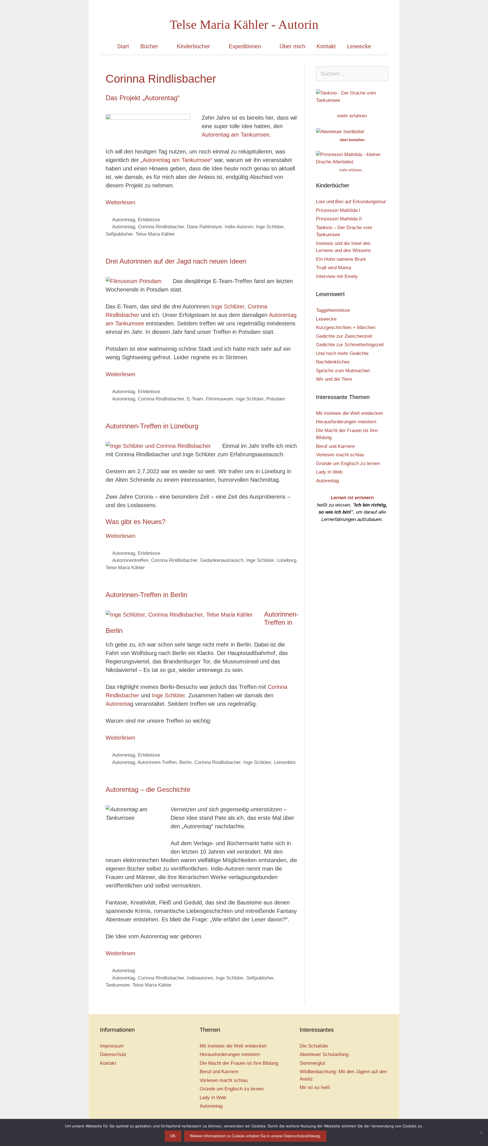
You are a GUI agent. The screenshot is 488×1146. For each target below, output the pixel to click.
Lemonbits (285, 762)
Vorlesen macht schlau (340, 454)
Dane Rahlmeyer (204, 226)
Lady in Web (329, 472)
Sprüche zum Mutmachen (343, 370)
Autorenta (118, 704)
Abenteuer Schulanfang (324, 1054)
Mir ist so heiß (315, 1087)
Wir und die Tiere (334, 379)
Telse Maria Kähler (155, 234)
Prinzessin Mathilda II (339, 219)
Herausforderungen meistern (346, 421)
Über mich (292, 46)
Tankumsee (118, 985)
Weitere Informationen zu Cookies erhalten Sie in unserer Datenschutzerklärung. (255, 1136)
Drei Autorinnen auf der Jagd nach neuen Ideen (176, 261)
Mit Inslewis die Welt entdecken (349, 413)
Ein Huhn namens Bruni (341, 259)
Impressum (112, 1046)
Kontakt (326, 46)
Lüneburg (286, 560)
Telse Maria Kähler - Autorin (244, 24)
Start (123, 46)
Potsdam (275, 399)
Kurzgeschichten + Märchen (345, 327)
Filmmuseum (219, 399)
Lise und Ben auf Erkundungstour (351, 201)
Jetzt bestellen (352, 140)
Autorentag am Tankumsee (235, 135)
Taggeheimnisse (333, 310)
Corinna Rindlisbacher (161, 226)
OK (173, 1136)
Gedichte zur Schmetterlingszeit (350, 344)
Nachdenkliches (333, 362)
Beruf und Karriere (335, 446)
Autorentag (123, 219)
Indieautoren (200, 978)
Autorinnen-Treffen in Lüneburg (152, 426)
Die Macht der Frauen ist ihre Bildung (239, 1063)
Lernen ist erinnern (352, 497)
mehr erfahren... (352, 170)
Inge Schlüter (270, 226)
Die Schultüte (314, 1046)
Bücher (149, 46)
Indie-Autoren (239, 226)
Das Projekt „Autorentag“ (143, 98)
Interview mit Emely (337, 276)
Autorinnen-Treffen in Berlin (146, 595)
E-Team (195, 399)
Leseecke (359, 46)
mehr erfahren (352, 116)
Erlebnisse (149, 219)
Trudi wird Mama (333, 267)
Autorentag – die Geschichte (148, 789)
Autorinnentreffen (130, 560)
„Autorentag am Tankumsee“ (176, 160)
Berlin (185, 762)
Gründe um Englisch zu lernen (348, 463)
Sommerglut (312, 1063)
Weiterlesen (120, 202)
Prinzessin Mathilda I (338, 210)
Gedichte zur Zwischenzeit (344, 336)
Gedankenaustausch (221, 560)
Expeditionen (245, 46)
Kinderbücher (193, 46)
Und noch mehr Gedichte (342, 353)
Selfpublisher (119, 234)
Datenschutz (113, 1054)
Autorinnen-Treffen (157, 762)
